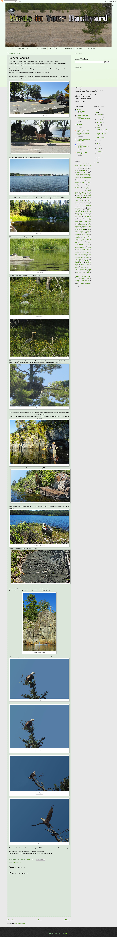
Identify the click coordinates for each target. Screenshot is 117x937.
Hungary (87, 224)
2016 (76, 164)
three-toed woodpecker (80, 267)
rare (88, 246)
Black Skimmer (84, 174)
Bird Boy (79, 110)
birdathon (82, 170)
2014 (97, 160)
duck (83, 197)
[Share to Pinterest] (44, 860)
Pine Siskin (87, 244)
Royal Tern (84, 251)
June (98, 141)
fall (89, 203)
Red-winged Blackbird (80, 247)
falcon (86, 203)
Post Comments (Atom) (19, 923)
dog (90, 194)
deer (86, 194)
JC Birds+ (79, 124)
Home (12, 48)
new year (83, 236)
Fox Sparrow (79, 213)
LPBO (88, 229)
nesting (77, 236)
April (98, 146)
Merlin (87, 232)
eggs (83, 200)
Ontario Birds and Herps (83, 130)
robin (76, 251)
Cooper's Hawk (85, 192)
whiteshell (77, 280)
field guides (79, 210)
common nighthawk (79, 190)
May (98, 143)
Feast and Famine (81, 111)
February (99, 151)
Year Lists (69, 48)
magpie (76, 231)
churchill (88, 189)
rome (80, 251)
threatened (86, 266)
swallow (76, 266)
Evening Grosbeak (79, 203)
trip (20, 862)
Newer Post (11, 920)
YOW (90, 285)
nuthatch (77, 239)
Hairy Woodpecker (81, 219)
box (83, 182)
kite (77, 228)
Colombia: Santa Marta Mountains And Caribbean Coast (83, 133)
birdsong (77, 174)
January (99, 154)
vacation (78, 272)
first (89, 210)
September (100, 122)
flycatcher (89, 211)
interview (85, 226)
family (80, 206)
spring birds (78, 263)
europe (87, 202)
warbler (87, 272)
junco (90, 226)
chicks (88, 185)
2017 (97, 109)
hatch (81, 221)
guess (86, 218)
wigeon (76, 282)
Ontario (82, 241)
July (98, 127)
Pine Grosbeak (80, 244)
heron (17, 862)
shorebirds (86, 256)
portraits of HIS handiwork (83, 139)
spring (77, 261)
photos (89, 243)
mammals (87, 231)
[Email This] (37, 860)
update (89, 271)
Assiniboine (83, 167)
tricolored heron (83, 269)
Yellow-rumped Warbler (81, 285)
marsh (76, 232)
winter (89, 282)
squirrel (82, 264)
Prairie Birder (80, 145)
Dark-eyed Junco (79, 194)
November (100, 117)
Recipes (80, 48)
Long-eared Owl (80, 229)
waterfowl (77, 274)
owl (76, 243)
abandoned (81, 164)
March (99, 148)
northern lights (86, 237)
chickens (82, 185)
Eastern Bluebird (79, 199)
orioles (88, 241)
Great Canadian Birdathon (82, 215)
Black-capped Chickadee (85, 177)
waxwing (86, 274)
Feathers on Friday (83, 207)
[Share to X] (40, 860)
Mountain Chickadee (86, 234)
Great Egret (78, 216)
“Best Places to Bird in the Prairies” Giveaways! (83, 147)
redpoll (89, 247)
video (83, 272)
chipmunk (77, 187)
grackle (88, 213)
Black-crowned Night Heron (83, 179)
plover (76, 246)
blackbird (77, 181)
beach (86, 168)
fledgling (77, 211)
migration (77, 234)
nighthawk (77, 237)
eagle (14, 862)
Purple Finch (82, 246)
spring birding (85, 261)
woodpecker (88, 283)
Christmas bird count (79, 189)
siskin (87, 257)
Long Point (88, 228)
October (99, 119)
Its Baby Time (80, 154)
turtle (85, 271)
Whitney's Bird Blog (82, 152)
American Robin (78, 165)
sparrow (86, 259)
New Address (80, 126)
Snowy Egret (78, 259)
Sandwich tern (84, 254)
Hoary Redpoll (88, 223)
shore (80, 256)
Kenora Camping (101, 137)
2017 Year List (55, 48)
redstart (78, 249)
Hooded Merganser (80, 224)
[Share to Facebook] (42, 860)
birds (85, 172)
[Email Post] (32, 859)
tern (81, 266)
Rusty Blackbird (85, 252)
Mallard (81, 231)
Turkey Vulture (80, 271)
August (99, 125)
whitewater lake (85, 280)
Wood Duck (80, 283)
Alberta (87, 164)
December (99, 114)
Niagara (88, 236)
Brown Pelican (83, 184)
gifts (85, 213)
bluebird (83, 181)
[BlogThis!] (38, 860)
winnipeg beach (83, 282)
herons (82, 223)
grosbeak (81, 218)
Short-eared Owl (79, 257)
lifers (84, 228)
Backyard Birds (80, 140)
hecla (90, 221)
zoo (77, 286)
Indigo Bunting (78, 226)
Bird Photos (23, 48)
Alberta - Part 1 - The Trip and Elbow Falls (102, 130)
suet (88, 264)
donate (83, 195)
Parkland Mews (83, 242)
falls (76, 206)
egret (88, 200)
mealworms (82, 232)
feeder (89, 208)
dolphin (78, 195)
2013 (97, 162)
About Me (91, 48)
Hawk (85, 221)
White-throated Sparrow (84, 278)
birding (78, 172)
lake (80, 228)
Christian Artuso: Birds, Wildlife (82, 116)
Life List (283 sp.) (39, 48)
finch (85, 210)
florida (82, 211)
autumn (81, 168)
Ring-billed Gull (85, 249)
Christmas (86, 187)
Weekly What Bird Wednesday (101, 134)
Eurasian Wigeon (79, 202)
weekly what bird (83, 276)
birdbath (89, 170)
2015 (97, 157)
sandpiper (77, 254)
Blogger (66, 933)
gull (90, 218)
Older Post (67, 920)
